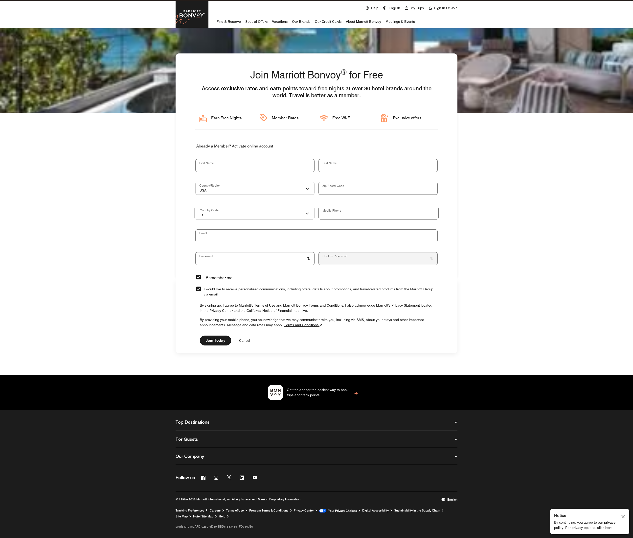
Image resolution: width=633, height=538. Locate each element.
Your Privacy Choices (341, 511)
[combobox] (255, 188)
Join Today (215, 340)
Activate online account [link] (252, 146)
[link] (317, 392)
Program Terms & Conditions (268, 510)
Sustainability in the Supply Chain (417, 510)
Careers (215, 510)
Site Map (182, 516)
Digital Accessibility (375, 510)
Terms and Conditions (326, 305)
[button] (391, 7)
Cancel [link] (244, 340)
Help (222, 516)
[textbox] (255, 165)
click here (604, 528)
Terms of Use (235, 510)
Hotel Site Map (203, 516)
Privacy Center (304, 510)
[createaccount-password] (309, 259)
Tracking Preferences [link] (190, 510)
